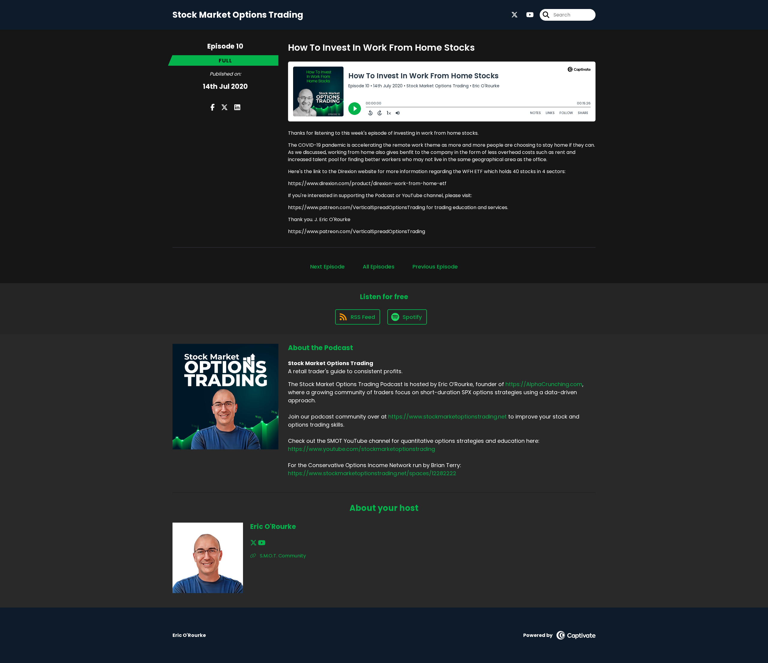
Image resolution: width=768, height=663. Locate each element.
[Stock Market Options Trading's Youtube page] (526, 15)
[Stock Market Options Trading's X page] (514, 15)
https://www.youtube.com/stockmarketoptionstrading (361, 449)
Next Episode (327, 266)
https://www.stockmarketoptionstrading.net (447, 416)
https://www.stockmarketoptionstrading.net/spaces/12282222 (372, 473)
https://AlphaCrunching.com (544, 384)
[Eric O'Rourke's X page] (253, 543)
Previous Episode (435, 266)
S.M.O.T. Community (282, 555)
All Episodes (378, 266)
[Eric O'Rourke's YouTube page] (262, 543)
